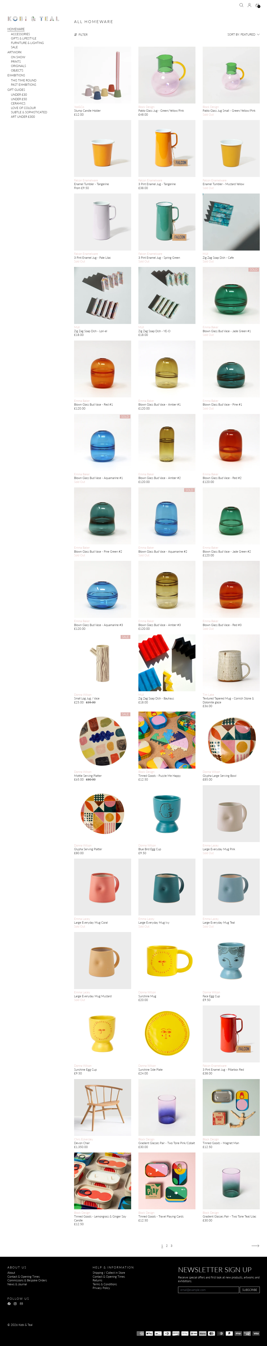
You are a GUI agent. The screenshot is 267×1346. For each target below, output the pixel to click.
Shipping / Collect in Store (109, 1272)
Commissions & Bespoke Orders (27, 1280)
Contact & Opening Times (23, 1276)
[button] (241, 5)
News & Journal (17, 1284)
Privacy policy (36, 1330)
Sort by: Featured (241, 34)
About (11, 1272)
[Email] (21, 1303)
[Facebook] (9, 1303)
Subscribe (249, 1290)
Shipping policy (80, 1330)
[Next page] (255, 1246)
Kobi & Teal (25, 1324)
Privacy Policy (101, 1288)
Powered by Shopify (20, 1335)
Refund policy (15, 1330)
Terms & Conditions (105, 1284)
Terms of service (57, 1330)
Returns (97, 1280)
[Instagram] (15, 1303)
